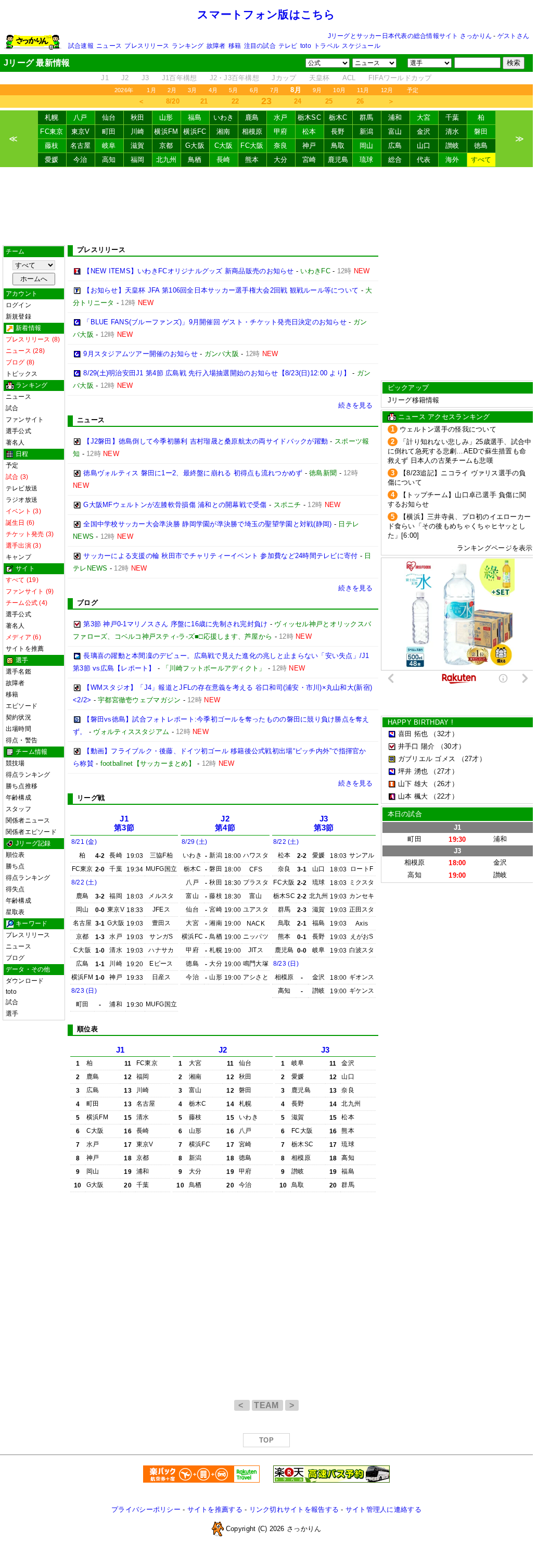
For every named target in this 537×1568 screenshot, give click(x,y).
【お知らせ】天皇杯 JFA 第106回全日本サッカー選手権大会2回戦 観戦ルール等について (221, 290)
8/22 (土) (84, 882)
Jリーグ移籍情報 (414, 400)
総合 (395, 159)
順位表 (15, 854)
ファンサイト (25, 419)
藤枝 (52, 145)
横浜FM (166, 131)
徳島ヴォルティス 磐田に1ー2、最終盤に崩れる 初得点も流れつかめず (192, 473)
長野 (338, 131)
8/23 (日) (84, 990)
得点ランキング (28, 774)
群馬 (367, 117)
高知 (109, 159)
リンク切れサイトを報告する (294, 1509)
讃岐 (452, 145)
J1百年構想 (179, 78)
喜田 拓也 (413, 734)
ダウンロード (25, 980)
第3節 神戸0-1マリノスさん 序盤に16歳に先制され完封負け (175, 624)
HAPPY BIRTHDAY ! (420, 722)
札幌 (52, 117)
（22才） (444, 796)
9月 (317, 90)
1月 (151, 90)
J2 (125, 78)
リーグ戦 (91, 798)
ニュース (109, 45)
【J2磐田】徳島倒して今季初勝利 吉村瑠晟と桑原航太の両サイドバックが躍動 (205, 441)
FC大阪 (251, 145)
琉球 (367, 159)
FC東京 (51, 131)
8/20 (173, 101)
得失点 (15, 889)
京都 (166, 145)
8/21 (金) (84, 841)
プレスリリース (146, 45)
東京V (80, 131)
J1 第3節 (124, 823)
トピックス (21, 373)
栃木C (338, 117)
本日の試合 (405, 814)
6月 (254, 90)
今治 (80, 159)
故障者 (216, 45)
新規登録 (18, 316)
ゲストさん (513, 36)
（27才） (472, 759)
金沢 (424, 131)
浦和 (395, 117)
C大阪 (223, 145)
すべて (481, 159)
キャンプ (18, 557)
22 (235, 101)
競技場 (15, 763)
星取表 (15, 912)
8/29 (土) (194, 841)
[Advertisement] (266, 206)
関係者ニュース (28, 820)
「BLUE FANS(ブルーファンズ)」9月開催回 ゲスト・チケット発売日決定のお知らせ (215, 322)
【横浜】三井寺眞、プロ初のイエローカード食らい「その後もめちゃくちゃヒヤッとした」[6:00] (459, 526)
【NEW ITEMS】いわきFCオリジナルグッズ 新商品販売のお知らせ (188, 271)
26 (360, 101)
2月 (172, 90)
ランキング (187, 45)
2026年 (123, 90)
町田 (109, 131)
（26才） (444, 784)
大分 (281, 159)
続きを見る (355, 405)
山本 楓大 (413, 796)
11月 (363, 90)
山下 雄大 (413, 784)
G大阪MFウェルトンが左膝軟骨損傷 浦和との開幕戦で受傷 (174, 505)
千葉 (452, 117)
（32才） (444, 734)
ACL (349, 78)
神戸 (309, 145)
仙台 (109, 117)
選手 (12, 1013)
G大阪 (194, 145)
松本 (309, 131)
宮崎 (309, 159)
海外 (452, 159)
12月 (387, 90)
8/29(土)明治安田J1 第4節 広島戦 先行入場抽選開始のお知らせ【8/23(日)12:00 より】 (216, 373)
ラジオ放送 (21, 499)
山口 (424, 145)
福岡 (138, 159)
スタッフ (18, 809)
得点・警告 (21, 740)
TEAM (267, 1405)
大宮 (424, 117)
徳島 (481, 145)
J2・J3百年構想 (234, 78)
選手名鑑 (18, 671)
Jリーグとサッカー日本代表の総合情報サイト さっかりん (410, 36)
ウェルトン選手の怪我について (448, 429)
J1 (105, 78)
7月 (274, 90)
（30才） (451, 746)
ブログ (15, 958)
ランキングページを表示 (495, 548)
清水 (452, 131)
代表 (424, 159)
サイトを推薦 (25, 648)
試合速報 (81, 45)
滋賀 (138, 145)
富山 (395, 131)
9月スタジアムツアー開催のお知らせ (140, 354)
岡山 (367, 145)
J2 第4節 (225, 823)
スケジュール (361, 45)
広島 (395, 145)
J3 (145, 78)
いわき (223, 117)
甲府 (281, 131)
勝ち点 (15, 866)
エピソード (21, 706)
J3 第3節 (324, 823)
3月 (192, 90)
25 (329, 101)
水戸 (281, 117)
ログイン (18, 305)
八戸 (80, 117)
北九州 (166, 159)
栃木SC (309, 117)
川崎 (138, 131)
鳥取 (338, 145)
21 (204, 101)
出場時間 (18, 728)
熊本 (252, 159)
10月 (339, 90)
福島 (195, 117)
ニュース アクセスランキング (444, 417)
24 (298, 101)
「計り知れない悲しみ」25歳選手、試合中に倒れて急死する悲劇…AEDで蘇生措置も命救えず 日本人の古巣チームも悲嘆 (460, 451)
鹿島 (252, 117)
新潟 (367, 131)
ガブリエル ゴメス (426, 759)
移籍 (234, 45)
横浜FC (194, 131)
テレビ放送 (21, 488)
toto (305, 45)
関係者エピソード (31, 832)
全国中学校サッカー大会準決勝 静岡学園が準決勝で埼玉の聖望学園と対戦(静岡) (207, 524)
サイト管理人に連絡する (383, 1509)
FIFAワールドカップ (400, 78)
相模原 (252, 131)
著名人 (15, 442)
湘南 (223, 131)
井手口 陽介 (416, 746)
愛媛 (52, 159)
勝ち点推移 (21, 786)
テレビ (288, 45)
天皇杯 (319, 78)
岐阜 (109, 145)
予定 (412, 90)
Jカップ (284, 78)
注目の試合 (260, 45)
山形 (166, 117)
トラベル (326, 45)
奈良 (281, 145)
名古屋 (80, 145)
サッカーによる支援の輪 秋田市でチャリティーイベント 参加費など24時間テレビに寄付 (220, 556)
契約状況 (18, 717)
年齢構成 (18, 797)
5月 (233, 90)
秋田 (138, 117)
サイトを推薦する (214, 1509)
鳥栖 (195, 159)
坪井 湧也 (413, 771)
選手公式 (18, 431)
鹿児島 (338, 159)
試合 (12, 408)
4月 (213, 90)
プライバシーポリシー (146, 1509)
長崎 (223, 159)
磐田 (481, 131)
